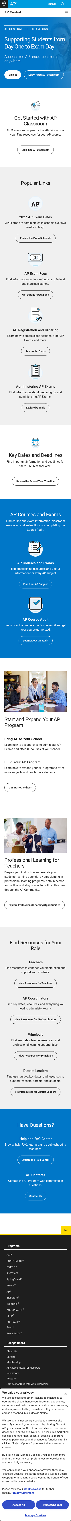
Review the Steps (35, 351)
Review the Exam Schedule (35, 238)
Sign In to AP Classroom (35, 149)
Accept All (18, 1504)
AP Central (12, 12)
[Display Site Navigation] (66, 12)
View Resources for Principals (35, 1055)
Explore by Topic (35, 407)
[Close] (66, 1394)
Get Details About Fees (35, 294)
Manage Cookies (35, 1515)
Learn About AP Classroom (43, 74)
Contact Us (35, 1196)
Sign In (13, 74)
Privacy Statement (22, 1492)
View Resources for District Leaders (35, 1091)
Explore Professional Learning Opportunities (34, 905)
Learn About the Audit (35, 640)
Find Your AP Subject (35, 584)
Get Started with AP (20, 787)
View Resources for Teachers (35, 983)
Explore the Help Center (35, 1159)
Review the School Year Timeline (35, 481)
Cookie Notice (32, 1488)
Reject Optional (52, 1504)
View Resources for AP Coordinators (35, 1019)
